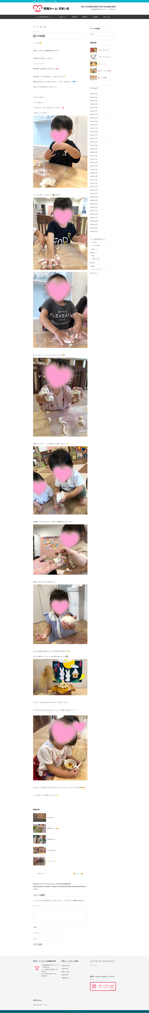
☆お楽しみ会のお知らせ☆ (104, 57)
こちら (43, 1004)
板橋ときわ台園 (65, 971)
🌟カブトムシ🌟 (51, 861)
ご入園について (62, 17)
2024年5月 (92, 107)
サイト (35, 939)
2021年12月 (93, 162)
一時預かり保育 (95, 258)
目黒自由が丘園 (65, 965)
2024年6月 (92, 104)
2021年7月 (92, 176)
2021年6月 (92, 179)
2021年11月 (93, 166)
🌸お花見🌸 (50, 817)
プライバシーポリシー (97, 269)
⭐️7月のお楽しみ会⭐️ (103, 50)
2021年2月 (92, 193)
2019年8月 (92, 231)
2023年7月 (92, 128)
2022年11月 (93, 135)
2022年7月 (92, 138)
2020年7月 (92, 210)
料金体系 (74, 17)
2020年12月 (93, 197)
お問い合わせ (106, 17)
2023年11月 (93, 118)
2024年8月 (92, 100)
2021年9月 (92, 169)
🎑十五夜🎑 (43, 26)
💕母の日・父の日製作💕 (104, 70)
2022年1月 (92, 159)
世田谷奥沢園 (65, 968)
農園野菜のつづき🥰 (52, 828)
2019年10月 (93, 228)
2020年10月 (93, 204)
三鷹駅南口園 (65, 978)
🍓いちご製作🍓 (102, 77)
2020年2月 (92, 217)
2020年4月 (92, 214)
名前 (35, 927)
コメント (36, 905)
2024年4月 (92, 111)
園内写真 (84, 17)
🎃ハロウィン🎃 (78, 873)
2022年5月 (92, 145)
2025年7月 (92, 93)
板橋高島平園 (65, 974)
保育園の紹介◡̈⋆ (51, 839)
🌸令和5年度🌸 (51, 850)
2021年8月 (92, 173)
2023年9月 (92, 124)
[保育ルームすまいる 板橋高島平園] (51, 6)
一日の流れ (94, 242)
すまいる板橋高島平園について (44, 17)
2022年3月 (92, 152)
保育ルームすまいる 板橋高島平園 (75, 1011)
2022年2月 (92, 155)
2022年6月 (92, 142)
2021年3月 (92, 190)
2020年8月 (92, 207)
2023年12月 (93, 114)
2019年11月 (93, 224)
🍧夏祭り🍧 (41, 873)
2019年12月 (93, 221)
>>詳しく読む (93, 965)
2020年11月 (93, 200)
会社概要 (95, 17)
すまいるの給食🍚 (96, 245)
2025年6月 (92, 97)
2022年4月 (92, 149)
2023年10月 (93, 121)
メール (36, 933)
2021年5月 (92, 183)
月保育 (93, 255)
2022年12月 (93, 131)
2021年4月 (92, 186)
